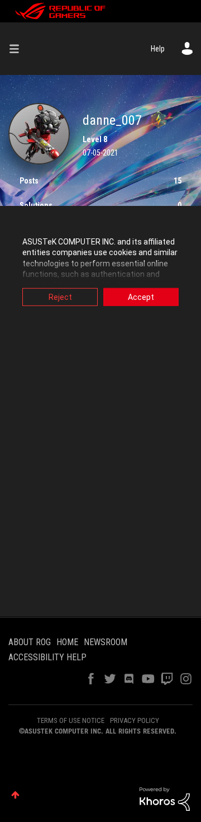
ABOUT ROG (29, 642)
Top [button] (15, 795)
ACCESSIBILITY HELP (47, 657)
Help (158, 48)
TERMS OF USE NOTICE (70, 720)
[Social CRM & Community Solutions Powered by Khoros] (165, 798)
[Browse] (18, 49)
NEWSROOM (105, 642)
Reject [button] (60, 296)
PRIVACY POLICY (134, 720)
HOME (67, 642)
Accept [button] (141, 296)
